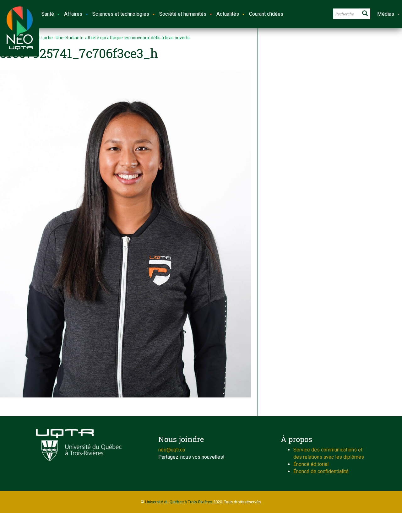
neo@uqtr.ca (171, 450)
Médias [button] (385, 14)
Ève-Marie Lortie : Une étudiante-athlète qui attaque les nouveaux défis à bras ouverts (105, 37)
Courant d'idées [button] (266, 14)
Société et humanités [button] (182, 14)
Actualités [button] (227, 14)
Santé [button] (47, 14)
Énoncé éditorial (311, 464)
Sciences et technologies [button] (120, 14)
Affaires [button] (73, 14)
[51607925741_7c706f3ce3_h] (125, 234)
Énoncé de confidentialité (321, 471)
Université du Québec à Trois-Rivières (178, 502)
